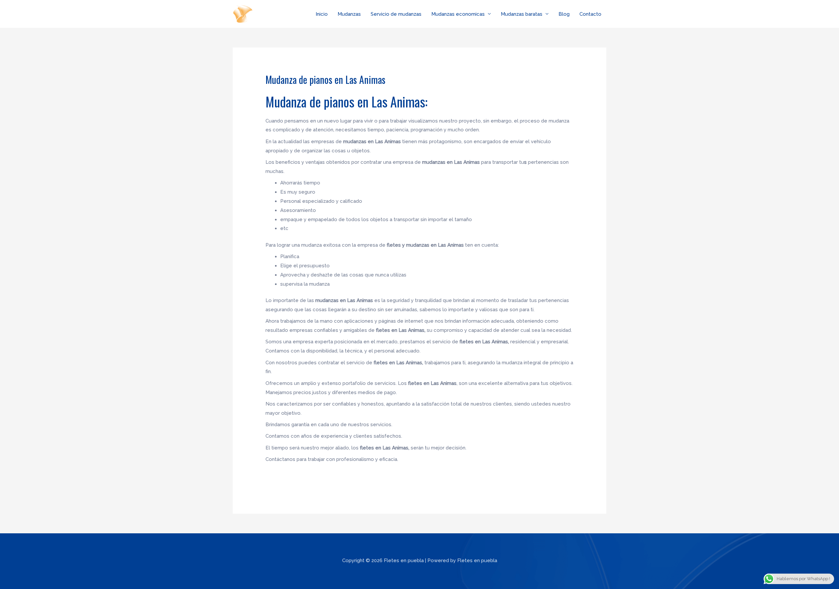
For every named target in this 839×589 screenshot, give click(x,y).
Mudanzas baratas (521, 14)
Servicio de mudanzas (396, 14)
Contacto (590, 14)
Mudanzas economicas (458, 14)
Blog (564, 14)
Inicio (322, 14)
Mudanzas (349, 14)
